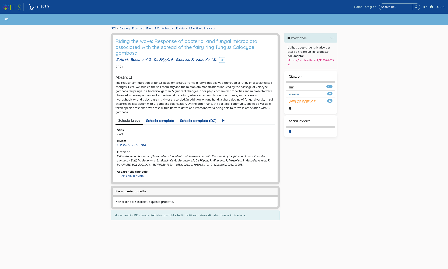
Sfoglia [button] (369, 7)
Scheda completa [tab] (160, 120)
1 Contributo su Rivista (170, 28)
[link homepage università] (40, 7)
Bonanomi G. (141, 59)
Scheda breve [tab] (129, 120)
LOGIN (440, 7)
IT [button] (424, 7)
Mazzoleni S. (206, 59)
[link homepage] (12, 7)
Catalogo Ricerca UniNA (135, 28)
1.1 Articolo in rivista (201, 28)
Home (358, 7)
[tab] (224, 120)
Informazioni (298, 38)
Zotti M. (122, 59)
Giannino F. (185, 59)
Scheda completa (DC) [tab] (198, 120)
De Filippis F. (163, 59)
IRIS (113, 28)
